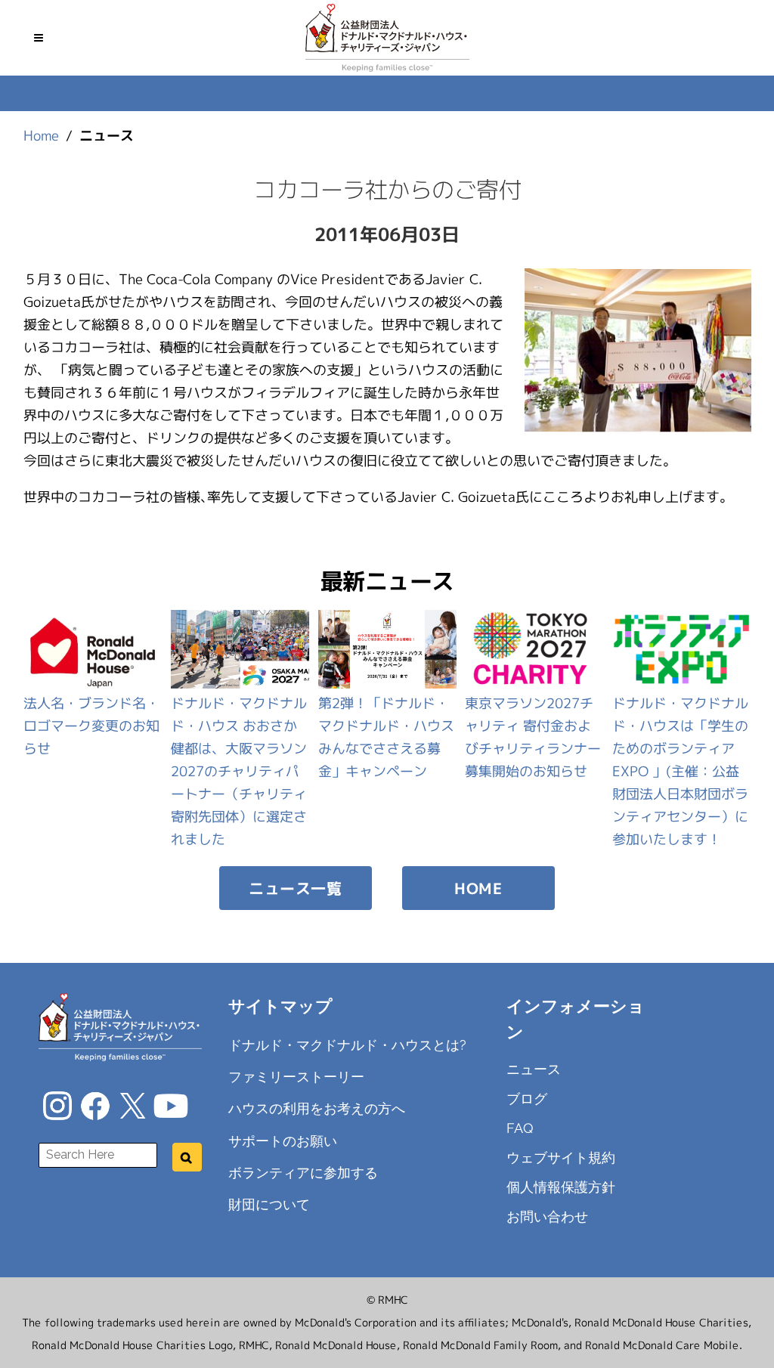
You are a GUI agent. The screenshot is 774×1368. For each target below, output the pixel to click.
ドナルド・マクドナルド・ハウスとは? (347, 1045)
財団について (269, 1204)
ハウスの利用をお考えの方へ (316, 1108)
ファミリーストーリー (296, 1077)
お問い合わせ (547, 1216)
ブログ (526, 1098)
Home (41, 135)
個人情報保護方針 (560, 1187)
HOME (478, 888)
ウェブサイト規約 (560, 1157)
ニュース (533, 1069)
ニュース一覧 (295, 888)
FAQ (520, 1128)
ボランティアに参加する (303, 1173)
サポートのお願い (282, 1140)
